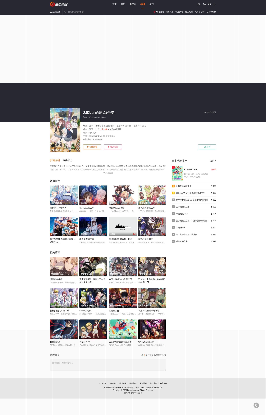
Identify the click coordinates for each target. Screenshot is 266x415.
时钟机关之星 (182, 241)
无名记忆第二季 (86, 208)
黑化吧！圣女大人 (58, 208)
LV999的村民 (85, 310)
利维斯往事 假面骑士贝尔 (120, 239)
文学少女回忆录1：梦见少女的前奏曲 (192, 200)
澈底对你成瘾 (56, 279)
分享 (207, 147)
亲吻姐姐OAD (182, 214)
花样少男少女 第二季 (59, 310)
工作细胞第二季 (183, 207)
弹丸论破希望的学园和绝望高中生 (190, 193)
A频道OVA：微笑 (117, 208)
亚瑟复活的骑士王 (183, 186)
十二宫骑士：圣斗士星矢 (186, 234)
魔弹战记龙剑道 (145, 239)
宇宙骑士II (180, 227)
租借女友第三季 (86, 239)
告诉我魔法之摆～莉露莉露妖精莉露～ (192, 221)
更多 (213, 161)
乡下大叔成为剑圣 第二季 (120, 279)
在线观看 (92, 147)
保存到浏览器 (210, 112)
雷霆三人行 (114, 310)
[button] (56, 160)
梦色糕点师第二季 (146, 208)
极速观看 (113, 147)
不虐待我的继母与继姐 (148, 310)
